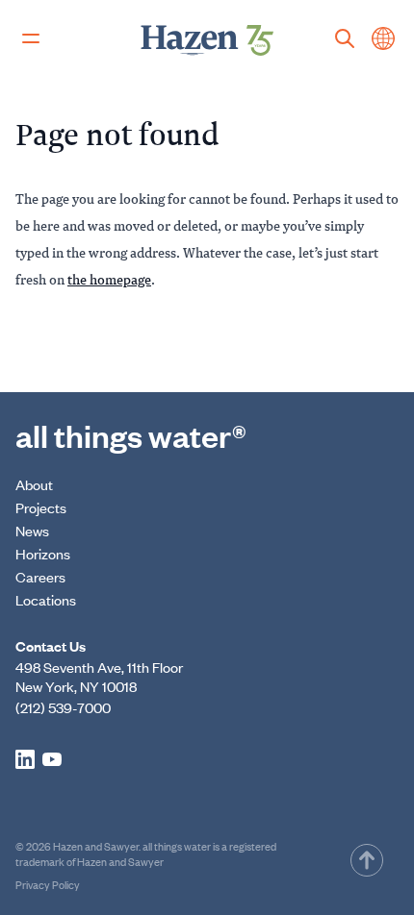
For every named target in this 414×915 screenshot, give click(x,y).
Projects (40, 507)
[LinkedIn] (25, 759)
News (32, 530)
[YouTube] (52, 759)
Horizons (42, 553)
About (34, 484)
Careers (40, 576)
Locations (45, 599)
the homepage (109, 278)
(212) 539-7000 (63, 707)
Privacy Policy (47, 884)
